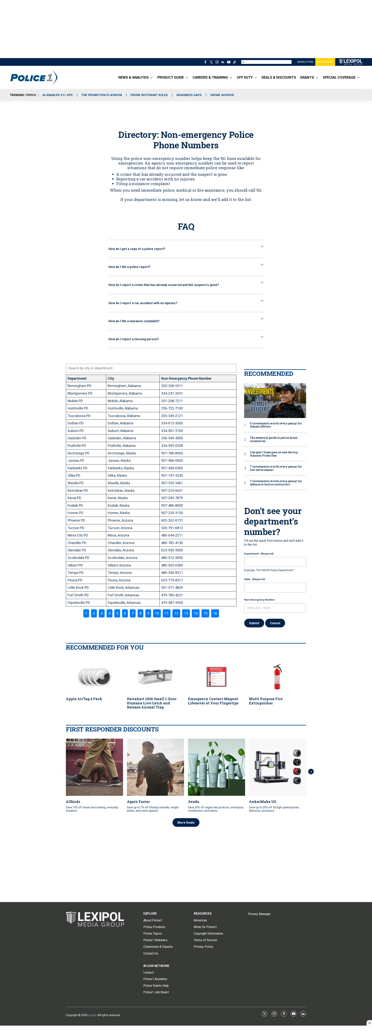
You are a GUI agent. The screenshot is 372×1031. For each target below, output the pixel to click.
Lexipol (92, 1015)
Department (77, 378)
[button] (186, 249)
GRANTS (307, 77)
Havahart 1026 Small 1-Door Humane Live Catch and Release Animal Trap (152, 702)
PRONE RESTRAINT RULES (149, 95)
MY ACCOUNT (325, 62)
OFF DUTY (245, 77)
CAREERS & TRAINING (210, 77)
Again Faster (138, 801)
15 (205, 613)
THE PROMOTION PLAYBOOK (101, 95)
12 (176, 613)
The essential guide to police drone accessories (273, 439)
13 (186, 613)
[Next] (311, 771)
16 (215, 613)
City (111, 378)
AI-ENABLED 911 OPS (57, 95)
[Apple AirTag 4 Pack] (94, 677)
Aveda (193, 801)
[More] (151, 77)
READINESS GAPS (189, 95)
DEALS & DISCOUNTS (279, 77)
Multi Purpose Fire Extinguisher (265, 700)
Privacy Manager (259, 914)
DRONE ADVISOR (222, 95)
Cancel (275, 623)
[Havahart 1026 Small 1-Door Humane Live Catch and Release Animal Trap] (155, 677)
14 (196, 613)
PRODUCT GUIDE (170, 77)
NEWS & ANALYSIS (133, 77)
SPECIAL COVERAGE (339, 77)
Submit (254, 623)
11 (167, 613)
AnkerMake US (262, 801)
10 (157, 613)
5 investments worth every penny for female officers (276, 425)
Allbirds (73, 801)
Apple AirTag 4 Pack (84, 698)
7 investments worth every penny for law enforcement (276, 468)
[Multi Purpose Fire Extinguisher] (277, 677)
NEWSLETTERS (305, 62)
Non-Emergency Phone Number (186, 378)
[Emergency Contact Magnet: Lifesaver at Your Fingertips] (216, 677)
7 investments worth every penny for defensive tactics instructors (276, 483)
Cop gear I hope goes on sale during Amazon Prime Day (274, 454)
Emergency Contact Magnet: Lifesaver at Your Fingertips (213, 700)
